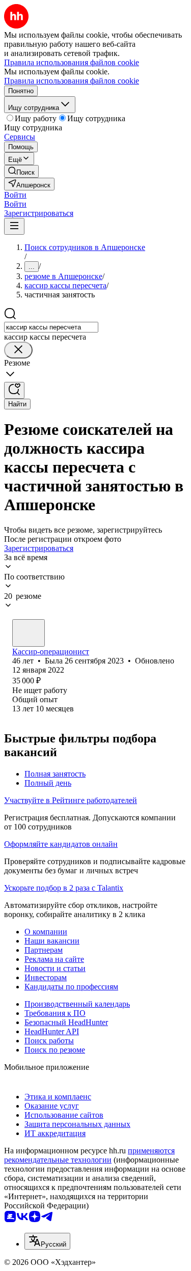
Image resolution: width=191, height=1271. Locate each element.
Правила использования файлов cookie (71, 80)
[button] (15, 194)
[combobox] (51, 327)
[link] (21, 171)
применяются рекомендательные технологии (89, 1155)
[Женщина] (28, 633)
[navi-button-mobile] (14, 226)
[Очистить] (18, 350)
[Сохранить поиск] (14, 390)
